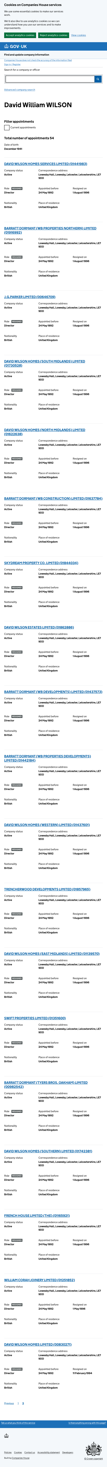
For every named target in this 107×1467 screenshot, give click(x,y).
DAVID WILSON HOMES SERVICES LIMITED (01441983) (45, 164)
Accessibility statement (48, 1452)
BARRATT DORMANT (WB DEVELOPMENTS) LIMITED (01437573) (53, 692)
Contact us (29, 1452)
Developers (67, 1452)
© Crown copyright (93, 1458)
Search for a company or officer (22, 69)
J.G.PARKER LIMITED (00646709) (29, 297)
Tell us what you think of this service (18, 1423)
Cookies (18, 1452)
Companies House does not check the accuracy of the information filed (38, 60)
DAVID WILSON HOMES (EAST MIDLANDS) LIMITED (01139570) (52, 954)
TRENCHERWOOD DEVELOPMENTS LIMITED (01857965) (47, 889)
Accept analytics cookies (20, 35)
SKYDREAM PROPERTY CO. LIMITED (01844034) (41, 563)
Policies (8, 1452)
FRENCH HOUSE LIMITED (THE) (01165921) (37, 1216)
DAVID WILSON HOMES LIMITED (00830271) (38, 1344)
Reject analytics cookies (53, 35)
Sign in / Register (12, 64)
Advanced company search (19, 89)
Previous (9, 1403)
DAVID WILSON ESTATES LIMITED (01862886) (39, 627)
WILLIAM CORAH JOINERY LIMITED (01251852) (39, 1280)
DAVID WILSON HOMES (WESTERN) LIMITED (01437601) (47, 825)
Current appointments (23, 127)
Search (98, 79)
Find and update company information (26, 54)
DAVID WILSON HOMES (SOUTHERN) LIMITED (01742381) (48, 1151)
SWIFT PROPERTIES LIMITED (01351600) (35, 1018)
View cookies (78, 35)
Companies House (20, 1458)
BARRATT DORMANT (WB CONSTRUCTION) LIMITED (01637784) (53, 498)
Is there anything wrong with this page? (87, 1423)
